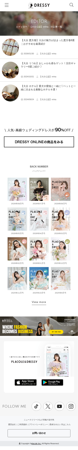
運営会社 (12, 424)
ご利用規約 (22, 424)
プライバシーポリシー (38, 424)
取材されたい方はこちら (60, 424)
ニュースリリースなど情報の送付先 (39, 420)
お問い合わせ (39, 433)
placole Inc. (36, 443)
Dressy (39, 5)
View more (39, 301)
